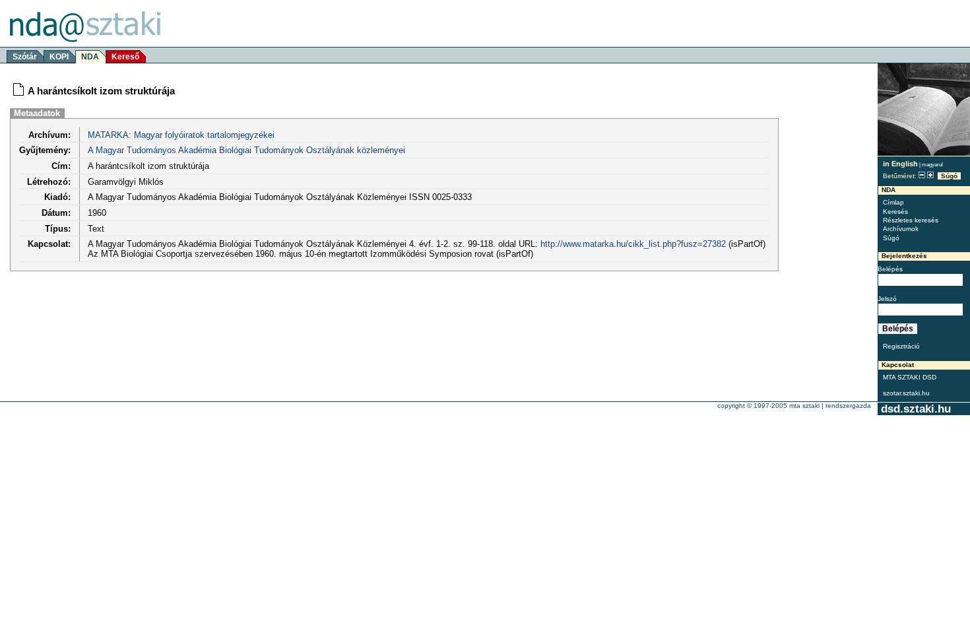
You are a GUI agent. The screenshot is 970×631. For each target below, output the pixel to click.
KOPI (59, 56)
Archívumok (901, 228)
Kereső (125, 56)
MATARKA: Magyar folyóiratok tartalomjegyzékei (181, 135)
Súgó (949, 176)
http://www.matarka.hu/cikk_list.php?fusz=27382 (633, 244)
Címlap (893, 202)
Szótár (25, 56)
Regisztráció (901, 346)
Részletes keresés (910, 220)
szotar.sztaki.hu (906, 393)
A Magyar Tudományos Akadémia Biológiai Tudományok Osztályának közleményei (246, 150)
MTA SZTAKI (804, 405)
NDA (90, 56)
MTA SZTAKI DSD (909, 377)
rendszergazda (848, 405)
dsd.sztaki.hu (916, 409)
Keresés (895, 211)
